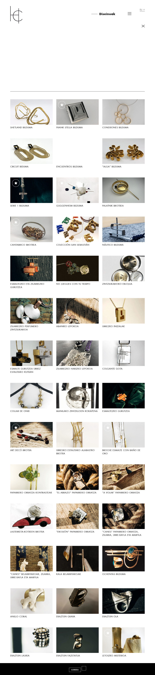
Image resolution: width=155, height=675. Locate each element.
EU (141, 10)
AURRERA (75, 670)
